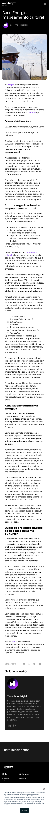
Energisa (10, 84)
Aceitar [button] (24, 810)
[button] (45, 4)
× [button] (43, 788)
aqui (14, 641)
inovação (31, 112)
